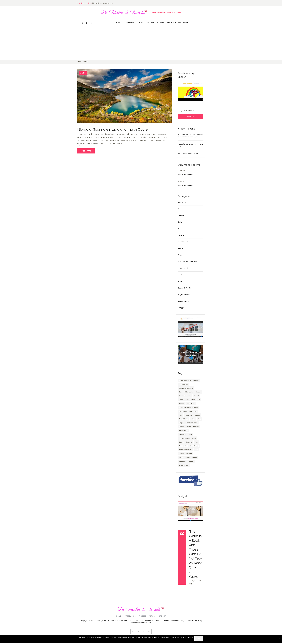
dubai (193, 400)
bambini (196, 380)
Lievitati (181, 235)
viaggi (194, 457)
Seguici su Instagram (177, 23)
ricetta (181, 427)
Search (190, 117)
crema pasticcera (185, 396)
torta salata (194, 446)
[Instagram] (92, 23)
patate (193, 419)
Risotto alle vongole (185, 174)
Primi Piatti (183, 268)
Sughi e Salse (184, 294)
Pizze (180, 255)
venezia (189, 454)
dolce (181, 400)
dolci (187, 400)
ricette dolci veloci (185, 434)
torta (196, 442)
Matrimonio (128, 23)
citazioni (198, 392)
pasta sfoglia (183, 419)
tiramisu (189, 442)
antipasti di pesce (185, 380)
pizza (199, 419)
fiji (199, 400)
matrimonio (193, 411)
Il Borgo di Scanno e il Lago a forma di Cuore (112, 129)
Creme (181, 215)
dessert (196, 396)
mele (180, 415)
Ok (199, 639)
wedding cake (184, 465)
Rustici (181, 281)
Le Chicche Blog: (85, 3)
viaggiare (182, 461)
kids (180, 229)
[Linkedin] (87, 23)
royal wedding (184, 438)
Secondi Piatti (184, 288)
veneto (181, 454)
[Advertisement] (141, 43)
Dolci (180, 222)
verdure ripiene (184, 457)
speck (194, 438)
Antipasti (182, 202)
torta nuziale (183, 446)
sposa (181, 442)
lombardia (183, 411)
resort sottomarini (192, 423)
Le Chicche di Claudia (113, 621)
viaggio (191, 461)
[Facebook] (78, 23)
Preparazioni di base (187, 261)
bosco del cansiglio (186, 392)
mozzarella (188, 415)
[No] (279, 639)
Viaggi (150, 23)
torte (196, 450)
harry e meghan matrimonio (188, 407)
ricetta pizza (183, 430)
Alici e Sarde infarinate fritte (188, 154)
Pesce (180, 248)
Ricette (140, 23)
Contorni (182, 209)
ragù (181, 423)
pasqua (197, 415)
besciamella (183, 384)
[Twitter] (82, 23)
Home (117, 23)
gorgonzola (191, 403)
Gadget (160, 23)
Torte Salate (183, 301)
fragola (181, 403)
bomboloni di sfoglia (186, 388)
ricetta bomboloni (192, 427)
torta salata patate (185, 450)
